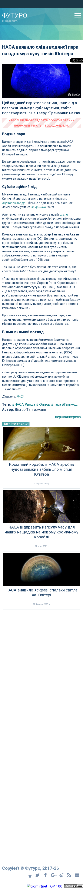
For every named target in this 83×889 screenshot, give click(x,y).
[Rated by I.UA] (73, 886)
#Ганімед (69, 404)
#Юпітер (43, 404)
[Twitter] (38, 874)
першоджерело (68, 417)
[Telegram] (62, 874)
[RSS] (70, 874)
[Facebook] (46, 874)
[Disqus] (41, 667)
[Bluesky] (30, 875)
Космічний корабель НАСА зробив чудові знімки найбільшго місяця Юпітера (41, 469)
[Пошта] (77, 874)
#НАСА (18, 404)
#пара (56, 404)
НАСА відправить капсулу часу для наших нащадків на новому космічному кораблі (42, 532)
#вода (30, 404)
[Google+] (54, 874)
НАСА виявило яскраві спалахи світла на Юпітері (41, 592)
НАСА (20, 396)
